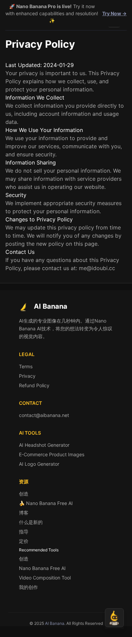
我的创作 (28, 587)
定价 (23, 541)
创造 (23, 494)
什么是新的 (31, 522)
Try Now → (114, 13)
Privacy (27, 376)
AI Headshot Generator (44, 445)
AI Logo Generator (39, 464)
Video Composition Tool (45, 577)
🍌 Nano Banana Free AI (46, 503)
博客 (23, 512)
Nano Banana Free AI (42, 568)
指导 (23, 531)
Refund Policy (34, 385)
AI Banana (54, 623)
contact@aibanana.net (44, 415)
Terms (25, 366)
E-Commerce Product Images (51, 454)
